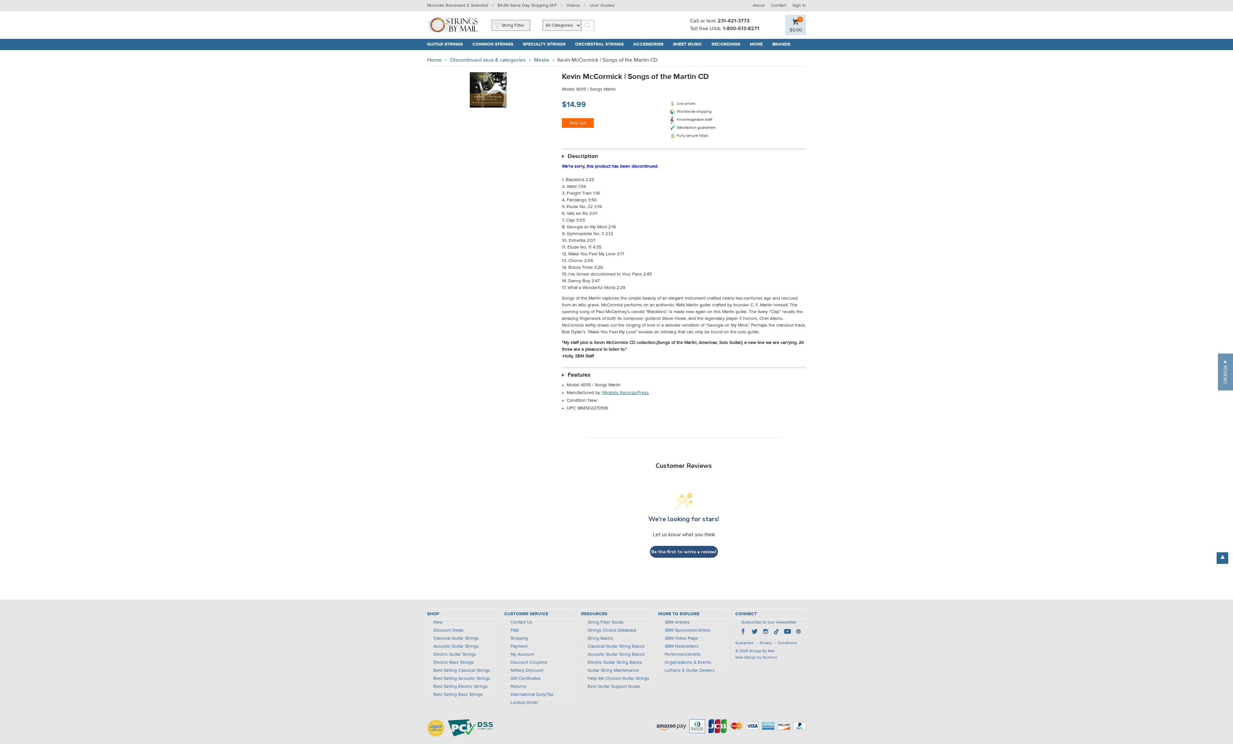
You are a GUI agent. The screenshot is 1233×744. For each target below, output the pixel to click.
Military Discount (527, 670)
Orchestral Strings (599, 44)
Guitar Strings (445, 44)
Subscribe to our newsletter (769, 622)
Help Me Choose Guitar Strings (618, 678)
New (437, 622)
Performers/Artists (683, 654)
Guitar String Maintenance (613, 670)
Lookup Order (524, 702)
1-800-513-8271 (741, 28)
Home (434, 60)
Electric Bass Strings (453, 662)
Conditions (787, 643)
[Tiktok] (776, 632)
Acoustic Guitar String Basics (616, 654)
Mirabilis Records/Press (625, 392)
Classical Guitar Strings (456, 638)
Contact (778, 5)
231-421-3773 (733, 21)
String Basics (600, 638)
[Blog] (798, 632)
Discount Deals (448, 630)
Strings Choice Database (612, 630)
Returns (518, 686)
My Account (522, 654)
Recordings (726, 44)
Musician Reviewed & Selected (457, 5)
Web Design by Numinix (756, 658)
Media (541, 60)
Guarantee (744, 643)
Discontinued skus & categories (488, 60)
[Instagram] (765, 632)
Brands (781, 44)
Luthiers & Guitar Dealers (690, 670)
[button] (1225, 372)
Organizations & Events (688, 662)
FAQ (515, 630)
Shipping (519, 638)
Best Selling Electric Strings (460, 686)
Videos (573, 5)
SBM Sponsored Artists (688, 630)
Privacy (766, 643)
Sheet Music (687, 44)
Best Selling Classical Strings (461, 670)
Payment (519, 646)
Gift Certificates (526, 678)
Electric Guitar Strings (454, 654)
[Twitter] (754, 632)
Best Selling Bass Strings (458, 694)
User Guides (602, 5)
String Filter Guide (606, 622)
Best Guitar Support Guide (614, 686)
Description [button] (583, 156)
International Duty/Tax (532, 694)
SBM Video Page (681, 638)
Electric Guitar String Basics (615, 662)
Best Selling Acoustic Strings (461, 678)
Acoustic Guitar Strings (456, 646)
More (756, 44)
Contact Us (521, 622)
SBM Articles (677, 622)
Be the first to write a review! (684, 552)
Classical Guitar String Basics (616, 646)
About (759, 5)
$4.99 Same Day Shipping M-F (527, 5)
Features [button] (579, 375)
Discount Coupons (529, 662)
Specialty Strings (544, 44)
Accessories (648, 44)
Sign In (799, 5)
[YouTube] (787, 632)
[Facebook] (743, 632)
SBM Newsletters (682, 646)
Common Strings (492, 44)
